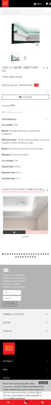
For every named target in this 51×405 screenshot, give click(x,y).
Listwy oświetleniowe (28, 10)
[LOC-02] (25, 213)
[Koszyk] (47, 3)
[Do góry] (8, 402)
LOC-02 (25, 236)
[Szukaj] (42, 402)
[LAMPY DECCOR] (5, 3)
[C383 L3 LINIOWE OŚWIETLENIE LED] (25, 33)
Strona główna (6, 10)
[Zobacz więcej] (37, 232)
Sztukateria (16, 10)
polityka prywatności (17, 398)
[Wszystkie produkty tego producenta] (13, 105)
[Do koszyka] (14, 232)
